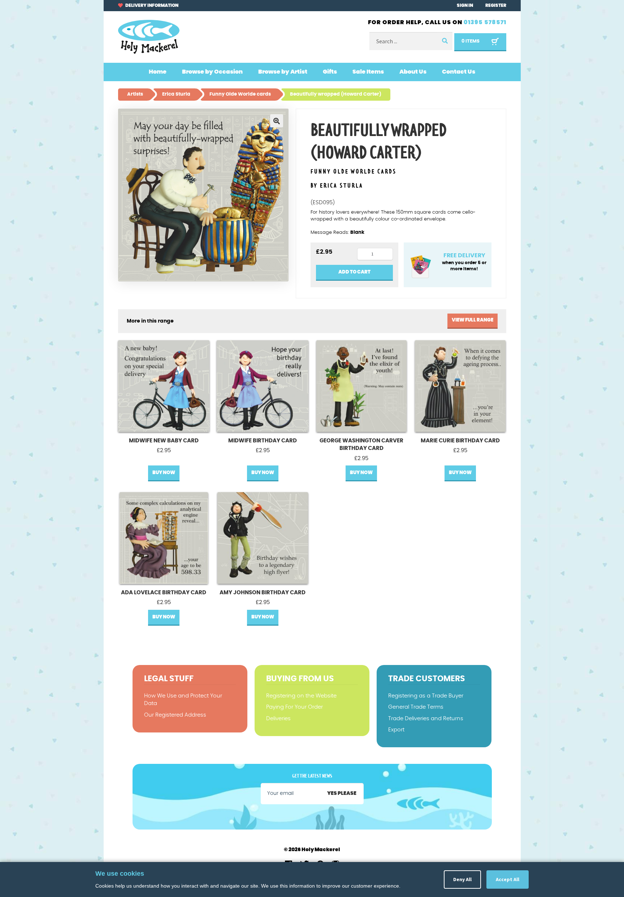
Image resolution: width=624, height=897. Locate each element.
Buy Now (163, 473)
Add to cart (354, 272)
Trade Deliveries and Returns (425, 718)
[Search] (444, 41)
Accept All (507, 879)
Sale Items (368, 72)
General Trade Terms (415, 707)
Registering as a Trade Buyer (425, 696)
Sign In (465, 5)
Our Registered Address (175, 715)
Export (396, 729)
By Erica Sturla (337, 186)
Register (495, 5)
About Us (412, 72)
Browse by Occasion (212, 72)
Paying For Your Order (294, 707)
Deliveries (278, 718)
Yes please (341, 793)
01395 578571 (485, 22)
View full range (472, 320)
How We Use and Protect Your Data (183, 699)
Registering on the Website (301, 696)
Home (157, 72)
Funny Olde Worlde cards (353, 172)
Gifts (330, 72)
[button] (276, 120)
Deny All (462, 879)
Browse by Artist (282, 72)
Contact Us (458, 72)
